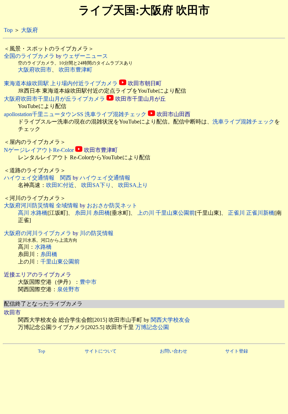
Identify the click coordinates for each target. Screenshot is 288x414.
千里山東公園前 (60, 262)
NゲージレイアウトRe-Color (39, 150)
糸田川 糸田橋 (92, 213)
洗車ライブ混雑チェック (243, 122)
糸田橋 (48, 254)
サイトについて (101, 351)
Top (8, 30)
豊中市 (88, 282)
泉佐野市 (68, 289)
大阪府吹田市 (35, 70)
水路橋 (43, 247)
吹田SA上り (133, 185)
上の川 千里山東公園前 (166, 213)
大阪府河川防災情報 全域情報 (41, 205)
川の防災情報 (96, 233)
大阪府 (29, 30)
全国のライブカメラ (29, 56)
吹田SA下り (96, 185)
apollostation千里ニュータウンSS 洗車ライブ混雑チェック (75, 114)
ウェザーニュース (85, 56)
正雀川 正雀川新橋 (251, 213)
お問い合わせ (173, 351)
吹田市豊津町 (75, 70)
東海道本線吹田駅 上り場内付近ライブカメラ (61, 83)
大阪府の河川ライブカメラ (37, 233)
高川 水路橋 (32, 213)
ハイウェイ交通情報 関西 (37, 178)
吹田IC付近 (60, 185)
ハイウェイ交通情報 (105, 178)
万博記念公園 (152, 327)
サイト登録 (236, 351)
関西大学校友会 (170, 320)
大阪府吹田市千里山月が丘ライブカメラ (54, 99)
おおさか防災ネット (112, 205)
